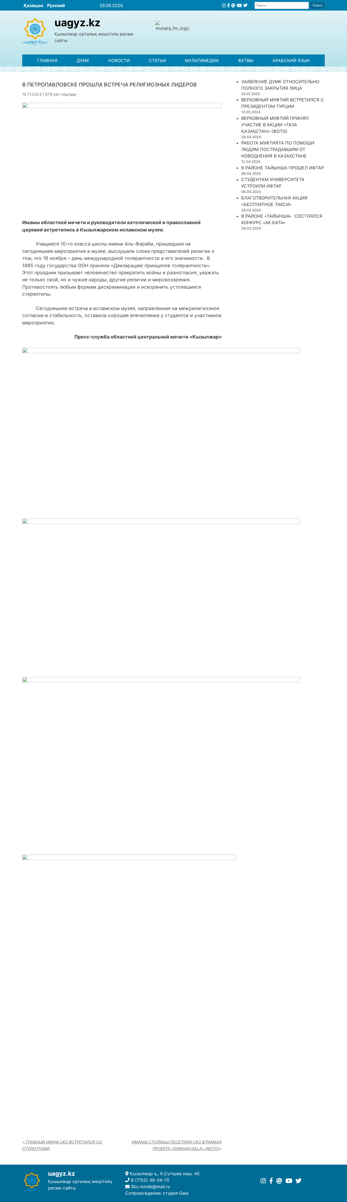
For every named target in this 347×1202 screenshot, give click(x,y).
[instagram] (224, 5)
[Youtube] (239, 5)
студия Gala (175, 1193)
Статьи (157, 60)
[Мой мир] (233, 5)
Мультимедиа (202, 60)
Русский (56, 5)
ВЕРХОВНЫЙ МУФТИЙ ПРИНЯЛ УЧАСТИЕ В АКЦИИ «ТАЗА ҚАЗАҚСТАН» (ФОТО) (275, 124)
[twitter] (245, 5)
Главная (47, 60)
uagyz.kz (77, 22)
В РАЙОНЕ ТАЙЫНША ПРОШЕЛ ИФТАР (282, 167)
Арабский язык (291, 60)
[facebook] (228, 5)
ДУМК (83, 60)
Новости (119, 60)
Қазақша (33, 5)
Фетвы (245, 60)
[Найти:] (282, 5)
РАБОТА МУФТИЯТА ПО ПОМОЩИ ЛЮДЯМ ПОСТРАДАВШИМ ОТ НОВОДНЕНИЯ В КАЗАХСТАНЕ (277, 149)
